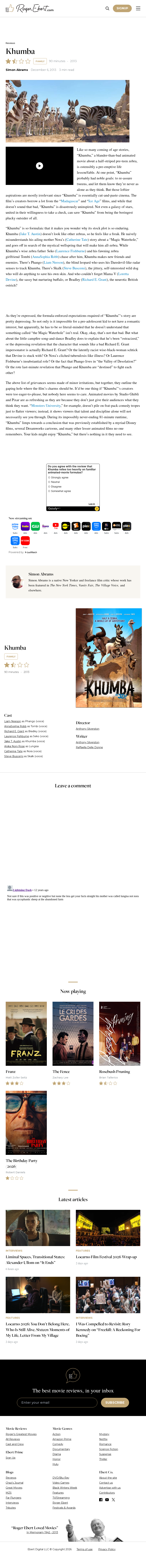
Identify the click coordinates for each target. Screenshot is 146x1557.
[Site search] (107, 8)
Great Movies (14, 1487)
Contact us (106, 1482)
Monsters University (46, 405)
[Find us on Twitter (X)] (113, 1499)
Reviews (10, 43)
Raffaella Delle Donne (89, 747)
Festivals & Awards (64, 1507)
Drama (57, 1454)
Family (40, 61)
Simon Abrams (17, 70)
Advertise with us (110, 1487)
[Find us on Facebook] (100, 1499)
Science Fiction (108, 1449)
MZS (9, 1492)
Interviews (12, 1502)
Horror (57, 1459)
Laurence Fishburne (70, 250)
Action (57, 1434)
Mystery (104, 1434)
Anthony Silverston (87, 728)
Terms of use (85, 1549)
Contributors (107, 1492)
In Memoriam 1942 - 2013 (42, 1532)
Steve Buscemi (74, 268)
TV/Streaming (61, 1497)
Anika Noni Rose (14, 746)
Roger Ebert (60, 1502)
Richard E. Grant (94, 279)
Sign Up (10, 1457)
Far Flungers (13, 1497)
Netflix (103, 1439)
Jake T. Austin (30, 233)
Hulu (55, 1464)
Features (58, 1492)
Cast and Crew (15, 1444)
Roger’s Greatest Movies (21, 1434)
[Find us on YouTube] (107, 1499)
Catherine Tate (77, 239)
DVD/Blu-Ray (61, 1477)
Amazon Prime (62, 1439)
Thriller (103, 1459)
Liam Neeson (53, 262)
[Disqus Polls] (73, 839)
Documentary (61, 1449)
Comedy (58, 1444)
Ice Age (94, 200)
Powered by (16, 552)
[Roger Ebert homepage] (30, 8)
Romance (105, 1444)
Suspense (105, 1454)
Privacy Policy (107, 1549)
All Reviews (13, 1439)
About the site (108, 1477)
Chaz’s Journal (14, 1482)
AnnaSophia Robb (45, 256)
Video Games (61, 1482)
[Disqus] (73, 928)
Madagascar (69, 200)
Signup (122, 8)
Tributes (11, 1507)
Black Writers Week (65, 1487)
